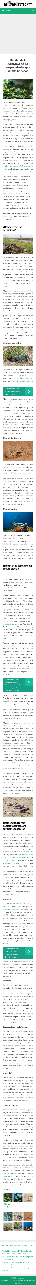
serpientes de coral (11, 624)
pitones (30, 381)
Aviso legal (26, 1280)
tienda (6, 133)
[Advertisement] (18, 33)
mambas (20, 378)
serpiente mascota (11, 863)
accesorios (16, 1112)
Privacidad (4, 1280)
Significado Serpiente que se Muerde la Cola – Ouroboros (17, 1247)
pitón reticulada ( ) (18, 168)
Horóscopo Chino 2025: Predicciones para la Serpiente (17, 1269)
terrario (19, 903)
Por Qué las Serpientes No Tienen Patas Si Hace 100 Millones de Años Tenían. (17, 1252)
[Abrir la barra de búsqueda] (33, 11)
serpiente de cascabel (23, 473)
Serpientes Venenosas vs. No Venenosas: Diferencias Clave (16, 1263)
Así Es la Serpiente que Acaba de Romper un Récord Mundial (17, 1258)
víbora (28, 579)
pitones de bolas (19, 857)
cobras (27, 378)
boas (6, 384)
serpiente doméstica (11, 909)
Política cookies (15, 1280)
